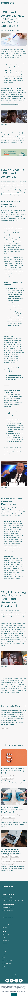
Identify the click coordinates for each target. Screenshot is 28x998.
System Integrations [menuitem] (7, 910)
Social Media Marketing (7, 864)
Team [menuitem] (3, 937)
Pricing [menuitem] (4, 951)
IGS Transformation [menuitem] (7, 897)
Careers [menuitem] (4, 943)
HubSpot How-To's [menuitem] (7, 963)
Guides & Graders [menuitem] (7, 960)
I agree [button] (14, 994)
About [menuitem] (4, 931)
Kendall (3, 30)
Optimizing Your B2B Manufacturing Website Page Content (12, 810)
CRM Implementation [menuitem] (8, 907)
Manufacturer (5, 728)
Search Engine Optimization (8, 817)
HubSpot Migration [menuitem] (7, 924)
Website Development (7, 778)
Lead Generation (14, 775)
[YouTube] (7, 981)
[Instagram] (12, 981)
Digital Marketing (6, 859)
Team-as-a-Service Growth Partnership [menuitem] (12, 900)
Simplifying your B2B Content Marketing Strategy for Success (11, 851)
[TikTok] (21, 981)
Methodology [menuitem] (5, 934)
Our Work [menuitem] (5, 915)
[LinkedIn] (16, 981)
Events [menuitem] (4, 954)
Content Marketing (14, 814)
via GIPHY (4, 124)
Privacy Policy (14, 976)
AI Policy (14, 974)
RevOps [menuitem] (4, 927)
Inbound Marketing (16, 859)
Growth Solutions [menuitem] (8, 894)
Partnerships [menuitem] (5, 940)
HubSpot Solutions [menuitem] (8, 904)
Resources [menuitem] (5, 948)
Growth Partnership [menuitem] (7, 920)
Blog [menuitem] (3, 957)
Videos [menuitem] (4, 966)
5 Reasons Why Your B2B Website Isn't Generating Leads (12, 771)
